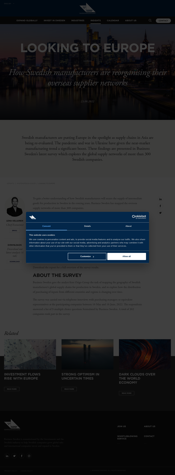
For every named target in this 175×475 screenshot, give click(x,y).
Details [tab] (87, 226)
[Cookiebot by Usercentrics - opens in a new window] (134, 217)
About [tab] (129, 226)
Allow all (126, 256)
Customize (85, 256)
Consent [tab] (46, 226)
